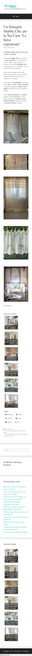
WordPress (26, 651)
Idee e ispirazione (9, 429)
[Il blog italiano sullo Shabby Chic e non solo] (16, 6)
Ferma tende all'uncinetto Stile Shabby (16, 532)
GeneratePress (18, 651)
